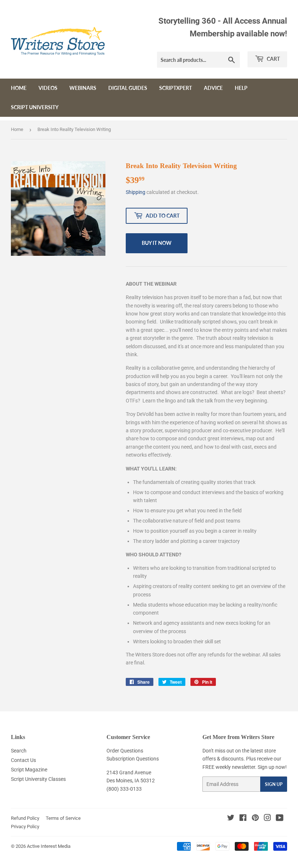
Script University (35, 107)
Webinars (82, 88)
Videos (48, 88)
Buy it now (157, 243)
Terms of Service (63, 818)
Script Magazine (29, 769)
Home (19, 88)
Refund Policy (25, 818)
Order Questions (124, 751)
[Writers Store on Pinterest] (255, 819)
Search (19, 751)
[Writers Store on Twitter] (230, 819)
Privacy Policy (25, 826)
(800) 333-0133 (124, 789)
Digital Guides (127, 88)
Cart (273, 59)
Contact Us (23, 760)
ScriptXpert (175, 88)
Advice (213, 88)
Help (241, 88)
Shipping (135, 192)
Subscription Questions (132, 759)
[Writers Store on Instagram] (267, 819)
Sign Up (273, 784)
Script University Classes (38, 779)
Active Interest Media (49, 846)
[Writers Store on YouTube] (279, 819)
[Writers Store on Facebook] (243, 819)
